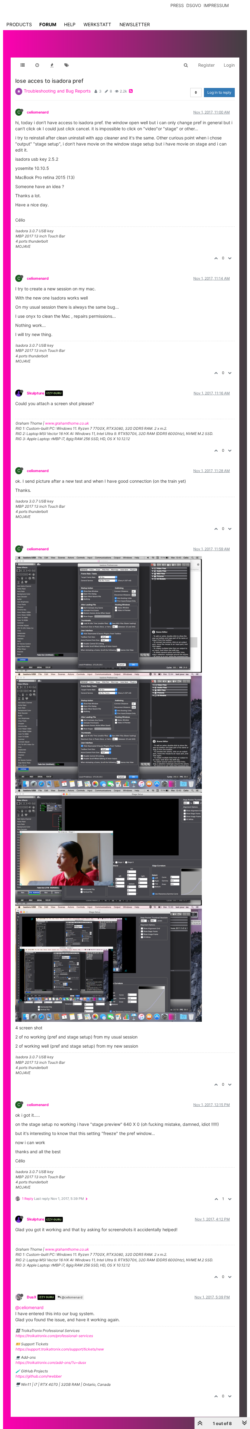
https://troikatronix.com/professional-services (54, 1335)
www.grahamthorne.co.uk (67, 423)
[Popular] (52, 65)
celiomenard (38, 112)
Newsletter (135, 24)
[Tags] (66, 65)
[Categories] (22, 65)
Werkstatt (97, 24)
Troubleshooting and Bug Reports (57, 90)
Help (70, 24)
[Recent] (37, 65)
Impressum (216, 5)
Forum (47, 24)
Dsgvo (193, 5)
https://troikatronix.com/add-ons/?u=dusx (51, 1362)
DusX (32, 1297)
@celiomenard (71, 1297)
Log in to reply (219, 92)
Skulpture (35, 393)
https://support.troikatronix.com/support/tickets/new (60, 1349)
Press (177, 5)
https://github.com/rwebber (39, 1376)
